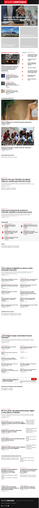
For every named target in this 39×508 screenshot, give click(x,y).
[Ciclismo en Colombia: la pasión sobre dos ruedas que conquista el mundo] (17, 136)
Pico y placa (7, 345)
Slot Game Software (32, 67)
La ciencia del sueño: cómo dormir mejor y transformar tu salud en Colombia (12, 91)
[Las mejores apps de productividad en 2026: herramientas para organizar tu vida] (3, 83)
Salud (11, 89)
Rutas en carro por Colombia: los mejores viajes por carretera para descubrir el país (15, 180)
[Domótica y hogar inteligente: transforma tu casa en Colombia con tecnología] (10, 462)
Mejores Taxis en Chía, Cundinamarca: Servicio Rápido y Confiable (28, 370)
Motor (6, 208)
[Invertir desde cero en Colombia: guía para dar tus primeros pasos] (32, 439)
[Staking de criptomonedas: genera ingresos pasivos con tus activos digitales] (32, 447)
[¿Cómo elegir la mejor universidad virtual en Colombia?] (19, 323)
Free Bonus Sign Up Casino (32, 60)
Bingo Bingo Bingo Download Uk (32, 76)
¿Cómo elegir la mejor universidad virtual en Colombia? (16, 336)
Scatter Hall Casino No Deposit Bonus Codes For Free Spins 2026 (32, 55)
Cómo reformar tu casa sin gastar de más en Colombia (27, 487)
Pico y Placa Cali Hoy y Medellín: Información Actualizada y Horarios (9, 359)
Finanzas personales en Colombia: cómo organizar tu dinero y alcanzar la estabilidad (13, 422)
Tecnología (6, 236)
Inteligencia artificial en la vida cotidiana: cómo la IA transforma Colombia (30, 226)
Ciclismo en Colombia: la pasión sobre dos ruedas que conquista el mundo (16, 148)
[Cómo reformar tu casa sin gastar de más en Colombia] (29, 480)
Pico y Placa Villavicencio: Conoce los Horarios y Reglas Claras (9, 364)
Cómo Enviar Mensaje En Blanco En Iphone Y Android (11, 238)
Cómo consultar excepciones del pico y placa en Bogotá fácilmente (28, 347)
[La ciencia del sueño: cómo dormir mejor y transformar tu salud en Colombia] (3, 91)
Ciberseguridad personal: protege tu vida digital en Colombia (9, 226)
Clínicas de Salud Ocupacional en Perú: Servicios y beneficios (9, 305)
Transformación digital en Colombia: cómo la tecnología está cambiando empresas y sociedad (12, 77)
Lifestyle (6, 485)
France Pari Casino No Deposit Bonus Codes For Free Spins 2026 (32, 71)
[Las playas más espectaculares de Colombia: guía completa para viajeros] (29, 462)
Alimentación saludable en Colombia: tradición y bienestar (9, 292)
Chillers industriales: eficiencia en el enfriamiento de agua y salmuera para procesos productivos (9, 68)
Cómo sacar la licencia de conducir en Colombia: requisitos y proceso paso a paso (16, 211)
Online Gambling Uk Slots (32, 80)
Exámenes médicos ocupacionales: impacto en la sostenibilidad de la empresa (27, 299)
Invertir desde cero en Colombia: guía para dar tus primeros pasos (13, 439)
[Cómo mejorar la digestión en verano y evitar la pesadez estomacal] (19, 255)
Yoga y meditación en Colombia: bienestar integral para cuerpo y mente (16, 123)
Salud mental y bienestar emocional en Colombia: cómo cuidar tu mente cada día (9, 285)
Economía (6, 437)
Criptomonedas (7, 445)
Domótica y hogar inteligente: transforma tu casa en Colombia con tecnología (9, 471)
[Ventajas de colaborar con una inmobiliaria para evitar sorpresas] (19, 16)
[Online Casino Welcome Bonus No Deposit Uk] (10, 43)
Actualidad (8, 89)
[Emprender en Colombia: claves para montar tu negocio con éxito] (32, 431)
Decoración (26, 485)
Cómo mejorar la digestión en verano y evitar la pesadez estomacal (17, 269)
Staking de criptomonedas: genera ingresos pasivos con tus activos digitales (13, 447)
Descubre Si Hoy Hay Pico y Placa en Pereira (9, 353)
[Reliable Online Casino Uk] (29, 32)
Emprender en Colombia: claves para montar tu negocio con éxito (11, 431)
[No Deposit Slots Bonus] (29, 43)
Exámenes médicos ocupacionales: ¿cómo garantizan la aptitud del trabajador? (9, 299)
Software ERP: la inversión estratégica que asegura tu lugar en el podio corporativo (30, 232)
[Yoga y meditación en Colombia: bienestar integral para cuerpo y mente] (19, 110)
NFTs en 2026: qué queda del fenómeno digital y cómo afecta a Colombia (17, 411)
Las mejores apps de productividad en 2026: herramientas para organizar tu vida (12, 85)
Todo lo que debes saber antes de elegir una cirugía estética (29, 305)
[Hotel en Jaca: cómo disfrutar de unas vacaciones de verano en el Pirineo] (10, 32)
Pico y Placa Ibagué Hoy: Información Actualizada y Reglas (28, 364)
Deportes (6, 146)
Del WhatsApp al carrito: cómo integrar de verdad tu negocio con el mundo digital (11, 232)
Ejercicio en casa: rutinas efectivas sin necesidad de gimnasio (28, 285)
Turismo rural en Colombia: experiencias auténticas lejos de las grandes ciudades (10, 488)
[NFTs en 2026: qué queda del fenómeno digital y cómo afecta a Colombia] (19, 398)
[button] (1, 2)
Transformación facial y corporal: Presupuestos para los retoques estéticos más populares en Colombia (28, 292)
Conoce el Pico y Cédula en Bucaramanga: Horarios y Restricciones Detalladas (9, 370)
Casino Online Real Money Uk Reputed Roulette (32, 63)
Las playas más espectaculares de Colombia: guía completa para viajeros (28, 471)
